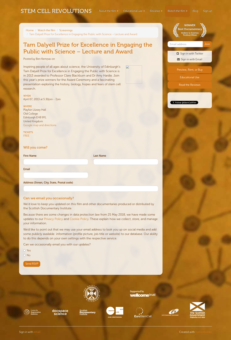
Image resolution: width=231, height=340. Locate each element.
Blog (195, 10)
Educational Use (189, 77)
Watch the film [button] (176, 10)
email (37, 332)
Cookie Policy (79, 219)
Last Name (99, 155)
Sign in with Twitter (191, 53)
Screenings (66, 30)
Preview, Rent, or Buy (190, 69)
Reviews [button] (155, 10)
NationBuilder (203, 332)
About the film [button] (108, 10)
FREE (26, 135)
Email (26, 169)
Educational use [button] (133, 10)
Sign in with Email (191, 59)
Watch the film (46, 30)
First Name (30, 155)
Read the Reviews (189, 84)
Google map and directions (39, 125)
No (28, 255)
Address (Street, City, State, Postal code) (48, 182)
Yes (29, 250)
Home (30, 30)
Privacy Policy (53, 219)
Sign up (207, 10)
